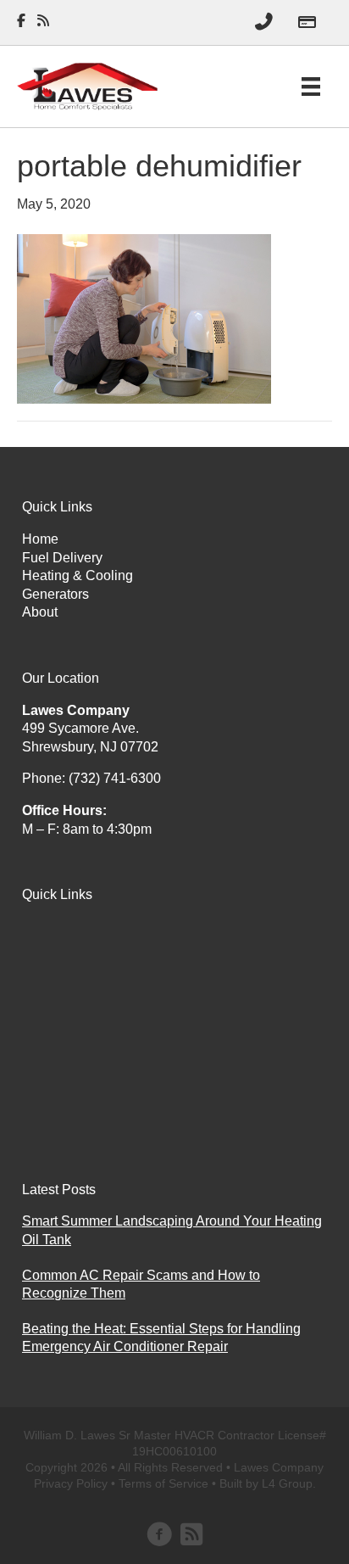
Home (40, 539)
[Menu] (311, 86)
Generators (55, 594)
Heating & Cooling (77, 575)
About (40, 612)
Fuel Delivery (62, 557)
